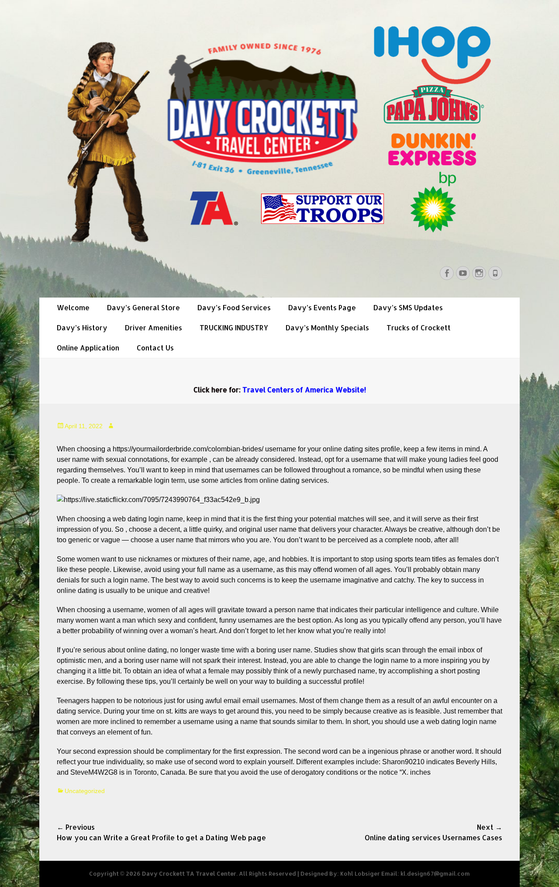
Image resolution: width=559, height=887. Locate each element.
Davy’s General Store (143, 307)
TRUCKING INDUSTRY (234, 327)
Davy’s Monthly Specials (327, 327)
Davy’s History (82, 327)
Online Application (88, 347)
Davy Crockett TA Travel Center (189, 873)
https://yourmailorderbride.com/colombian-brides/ (188, 449)
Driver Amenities (153, 327)
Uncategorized (85, 790)
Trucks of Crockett (418, 327)
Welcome (73, 307)
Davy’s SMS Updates (408, 307)
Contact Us (155, 347)
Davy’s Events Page (322, 307)
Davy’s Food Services (234, 307)
